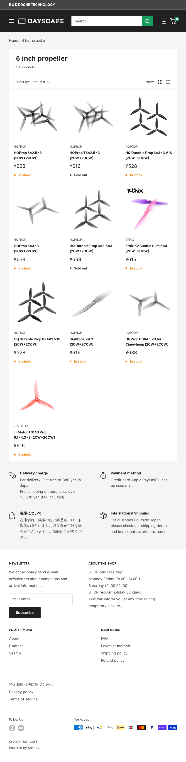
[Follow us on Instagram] (12, 728)
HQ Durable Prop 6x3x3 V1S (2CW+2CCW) (148, 155)
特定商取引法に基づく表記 (31, 684)
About (14, 638)
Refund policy (113, 660)
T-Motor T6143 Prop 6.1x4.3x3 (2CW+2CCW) (34, 435)
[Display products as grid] (160, 82)
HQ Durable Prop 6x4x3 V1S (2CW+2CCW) (37, 341)
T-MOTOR (21, 426)
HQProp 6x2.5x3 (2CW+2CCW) (28, 155)
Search (15, 653)
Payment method (115, 646)
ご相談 (69, 531)
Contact (16, 646)
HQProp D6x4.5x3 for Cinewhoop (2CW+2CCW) (147, 341)
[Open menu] (11, 21)
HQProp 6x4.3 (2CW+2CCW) (81, 341)
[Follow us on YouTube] (21, 728)
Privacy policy (21, 692)
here (160, 531)
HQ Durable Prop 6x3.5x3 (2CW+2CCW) (91, 248)
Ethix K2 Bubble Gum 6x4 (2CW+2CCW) (146, 248)
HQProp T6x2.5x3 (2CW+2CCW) (85, 155)
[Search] (147, 21)
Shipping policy (114, 653)
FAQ (104, 638)
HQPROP (20, 146)
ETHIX (129, 239)
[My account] (164, 21)
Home (13, 40)
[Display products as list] (168, 82)
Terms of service (23, 699)
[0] (173, 21)
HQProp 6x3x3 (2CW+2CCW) (26, 248)
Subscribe (25, 612)
